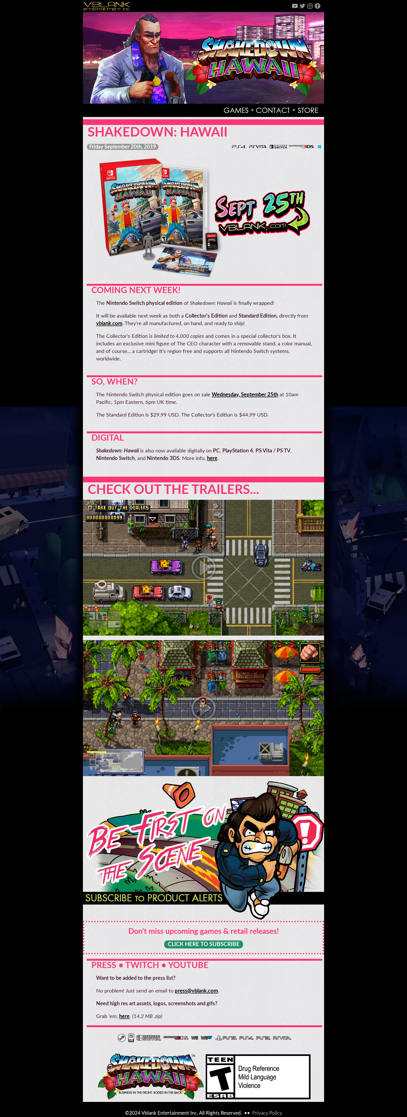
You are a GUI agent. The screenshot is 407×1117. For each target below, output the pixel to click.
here (212, 458)
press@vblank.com (196, 990)
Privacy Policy (267, 1113)
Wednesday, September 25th (245, 394)
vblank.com (109, 323)
